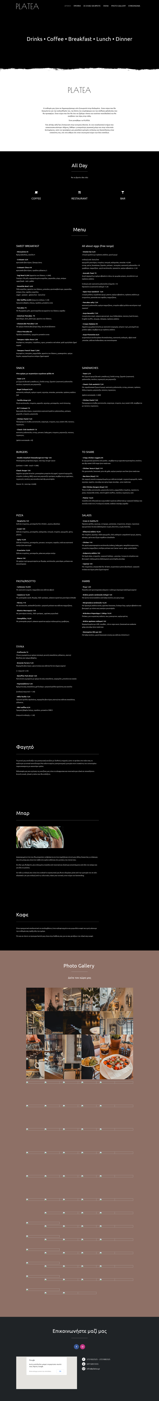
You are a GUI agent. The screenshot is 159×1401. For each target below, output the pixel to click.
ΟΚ (60, 1371)
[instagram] (82, 1346)
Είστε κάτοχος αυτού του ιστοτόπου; (40, 1371)
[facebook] (76, 1346)
